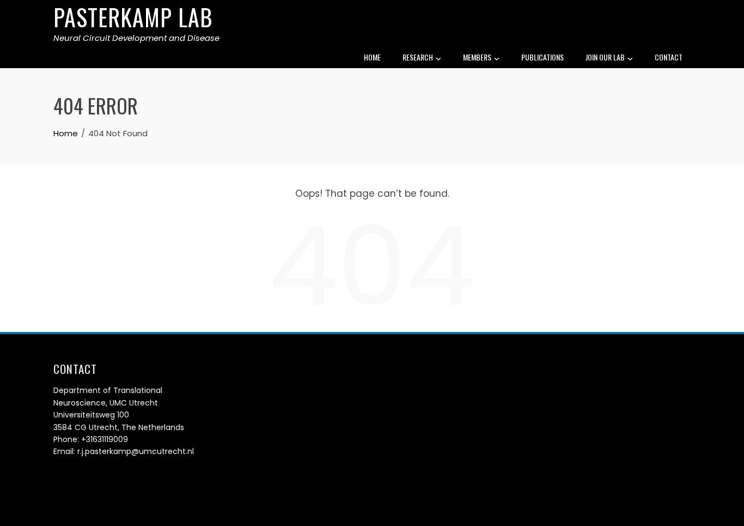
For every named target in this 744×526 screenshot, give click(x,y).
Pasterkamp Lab (133, 17)
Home (372, 57)
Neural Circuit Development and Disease (136, 38)
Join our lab (605, 57)
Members (477, 57)
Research (418, 57)
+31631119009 (104, 439)
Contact (668, 57)
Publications (542, 57)
